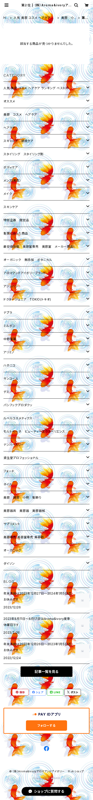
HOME (5, 18)
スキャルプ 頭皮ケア (18, 141)
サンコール (10, 378)
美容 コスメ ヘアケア (20, 114)
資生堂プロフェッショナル (20, 458)
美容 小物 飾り (67, 18)
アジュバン (10, 286)
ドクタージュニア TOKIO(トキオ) (27, 299)
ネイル (7, 484)
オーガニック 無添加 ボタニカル (27, 260)
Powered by (42, 778)
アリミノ (8, 352)
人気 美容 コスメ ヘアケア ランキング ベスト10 (34, 18)
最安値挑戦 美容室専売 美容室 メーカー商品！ (39, 246)
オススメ (9, 101)
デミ (6, 392)
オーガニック (12, 550)
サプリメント (11, 524)
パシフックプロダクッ (17, 405)
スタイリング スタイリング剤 (23, 154)
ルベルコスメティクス (17, 418)
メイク (7, 194)
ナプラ (7, 312)
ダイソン (9, 563)
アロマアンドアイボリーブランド (24, 273)
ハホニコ (9, 365)
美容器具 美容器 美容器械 (24, 510)
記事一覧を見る (46, 671)
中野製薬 (9, 339)
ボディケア (10, 167)
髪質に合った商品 (15, 233)
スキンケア (10, 207)
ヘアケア (9, 127)
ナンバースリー (13, 444)
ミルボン (9, 326)
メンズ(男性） (12, 180)
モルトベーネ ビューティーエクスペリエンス (34, 431)
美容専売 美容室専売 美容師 (23, 537)
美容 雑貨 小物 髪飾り (22, 497)
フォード (8, 471)
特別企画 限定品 (16, 220)
